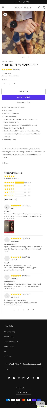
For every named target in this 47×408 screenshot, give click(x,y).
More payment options (23, 102)
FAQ (5, 351)
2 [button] (18, 310)
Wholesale (8, 356)
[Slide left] (18, 57)
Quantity (4, 79)
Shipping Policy (9, 332)
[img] (16, 206)
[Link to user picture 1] (9, 226)
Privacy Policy (9, 346)
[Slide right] (28, 57)
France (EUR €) (22, 392)
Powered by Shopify (29, 403)
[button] (2, 7)
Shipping (4, 76)
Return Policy (9, 337)
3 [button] (23, 310)
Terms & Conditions (11, 341)
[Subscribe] (40, 369)
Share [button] (6, 163)
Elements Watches (21, 403)
